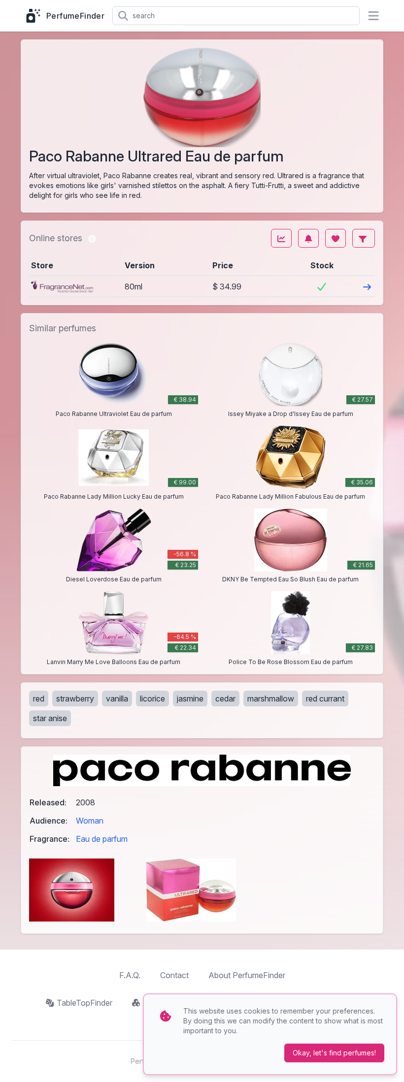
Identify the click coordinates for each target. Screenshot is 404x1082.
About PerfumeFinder (246, 975)
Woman (89, 821)
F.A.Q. (129, 975)
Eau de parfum (102, 839)
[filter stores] (363, 238)
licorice (152, 698)
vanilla (117, 698)
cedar (225, 698)
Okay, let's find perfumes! (334, 1053)
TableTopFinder (84, 1003)
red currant (325, 698)
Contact (174, 975)
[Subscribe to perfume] (308, 238)
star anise (50, 718)
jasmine (190, 698)
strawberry (75, 698)
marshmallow (270, 698)
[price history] (281, 238)
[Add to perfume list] (335, 238)
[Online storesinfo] (92, 238)
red (38, 698)
